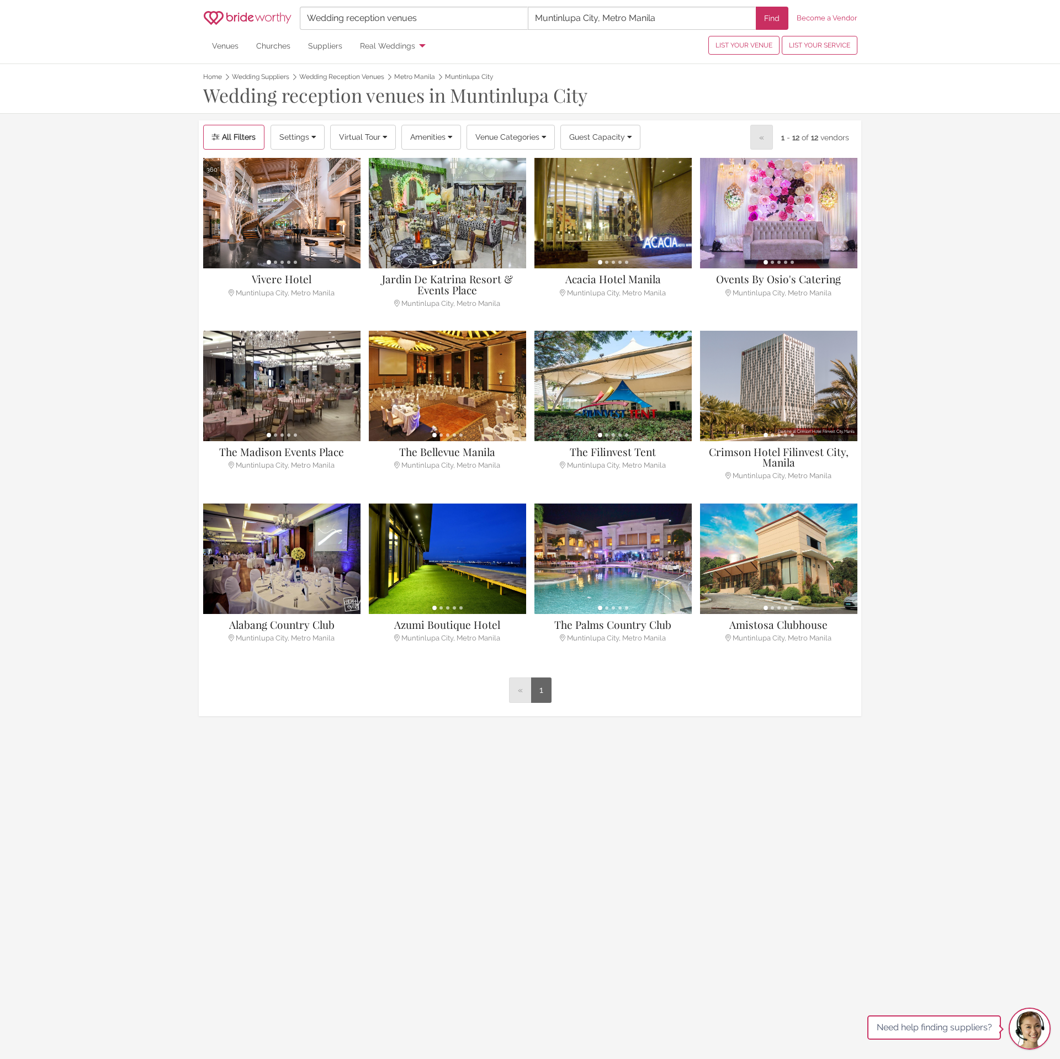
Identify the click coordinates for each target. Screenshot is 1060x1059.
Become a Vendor (827, 18)
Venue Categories (508, 137)
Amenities (429, 137)
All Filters (238, 137)
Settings (295, 137)
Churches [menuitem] (273, 45)
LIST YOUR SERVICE (819, 45)
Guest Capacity (598, 137)
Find (772, 18)
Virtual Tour (361, 137)
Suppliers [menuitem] (325, 45)
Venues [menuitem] (225, 45)
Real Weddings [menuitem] (387, 45)
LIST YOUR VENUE (744, 45)
